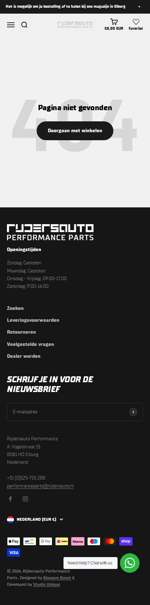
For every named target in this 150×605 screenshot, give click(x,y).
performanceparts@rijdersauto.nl (40, 486)
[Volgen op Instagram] (25, 499)
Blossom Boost (57, 577)
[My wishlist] (136, 22)
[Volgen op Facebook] (10, 499)
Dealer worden (23, 356)
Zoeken (15, 308)
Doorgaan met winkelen (75, 131)
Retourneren (21, 332)
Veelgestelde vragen (30, 344)
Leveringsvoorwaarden (33, 320)
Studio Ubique (46, 584)
